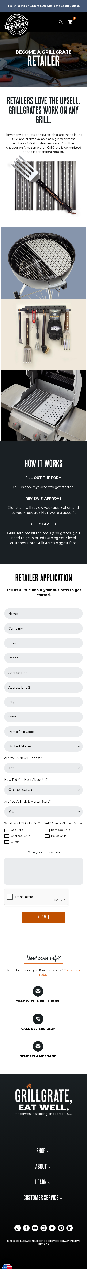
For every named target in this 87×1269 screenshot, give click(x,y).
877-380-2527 (43, 1029)
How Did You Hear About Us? (26, 780)
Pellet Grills (58, 835)
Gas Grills (16, 830)
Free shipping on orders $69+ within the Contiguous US (43, 6)
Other (14, 841)
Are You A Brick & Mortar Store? (27, 801)
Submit (43, 918)
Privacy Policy (69, 1241)
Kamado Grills (60, 830)
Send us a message (38, 1056)
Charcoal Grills (20, 835)
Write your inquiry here (43, 852)
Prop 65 (43, 1244)
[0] (70, 22)
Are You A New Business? (23, 758)
